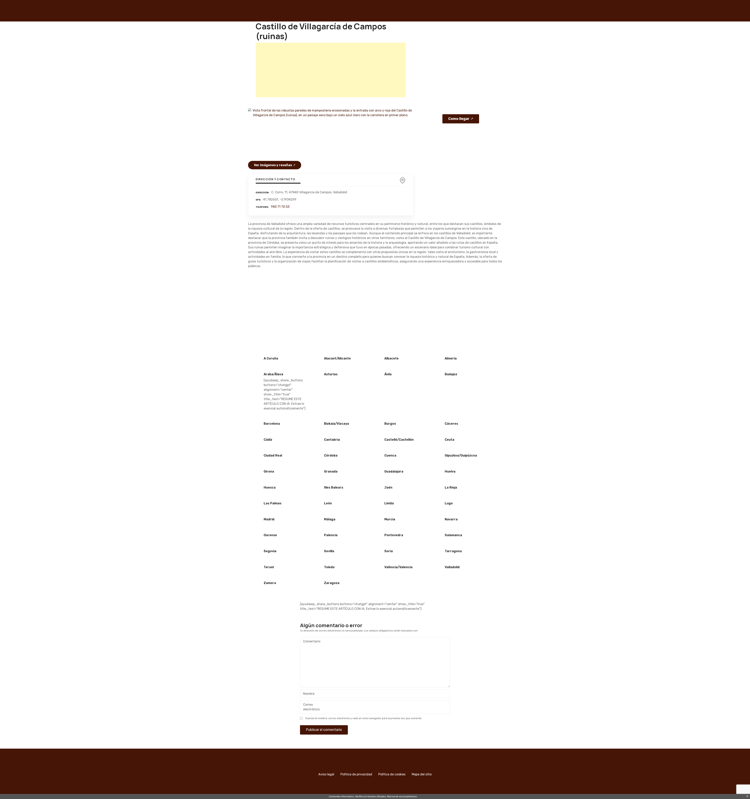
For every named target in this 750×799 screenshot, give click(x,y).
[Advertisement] (331, 70)
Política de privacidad (356, 774)
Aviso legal (326, 774)
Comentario (310, 641)
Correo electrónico (310, 707)
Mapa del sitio (422, 774)
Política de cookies (391, 774)
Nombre (307, 694)
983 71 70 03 (280, 207)
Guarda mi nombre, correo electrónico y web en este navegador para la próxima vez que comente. (363, 718)
